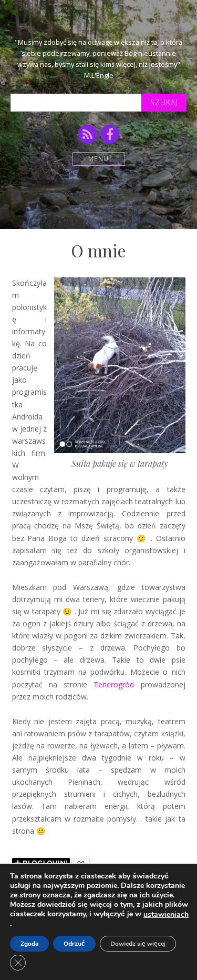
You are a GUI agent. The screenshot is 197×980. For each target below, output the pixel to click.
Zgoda (29, 943)
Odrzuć (74, 943)
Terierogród (114, 684)
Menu (98, 158)
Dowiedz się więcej (137, 943)
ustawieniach (166, 914)
